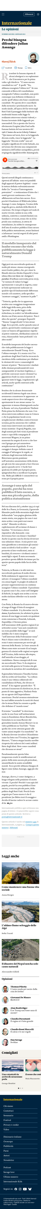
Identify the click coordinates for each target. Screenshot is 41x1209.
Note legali (7, 1204)
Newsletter (8, 1160)
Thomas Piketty (18, 987)
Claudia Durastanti (20, 1019)
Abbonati (14, 828)
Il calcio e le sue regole (20, 1032)
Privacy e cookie (11, 1125)
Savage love (9, 1172)
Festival (7, 1120)
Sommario (8, 1116)
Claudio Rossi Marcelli (22, 1030)
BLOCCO (14, 1000)
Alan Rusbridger (18, 1008)
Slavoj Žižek (9, 62)
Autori (6, 1156)
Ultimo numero (10, 1177)
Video (6, 1130)
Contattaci (8, 1111)
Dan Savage (16, 1040)
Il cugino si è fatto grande (21, 1021)
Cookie (14, 1204)
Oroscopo (8, 1142)
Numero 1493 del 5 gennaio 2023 (13, 34)
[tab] (18, 1088)
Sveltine (14, 1042)
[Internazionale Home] (13, 1099)
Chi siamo (8, 1106)
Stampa (20, 68)
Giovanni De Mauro (20, 998)
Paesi (6, 1151)
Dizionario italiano (12, 1137)
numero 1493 (30, 822)
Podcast (7, 1168)
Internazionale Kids (12, 1182)
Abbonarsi (29, 14)
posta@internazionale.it (12, 817)
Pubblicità (8, 1146)
